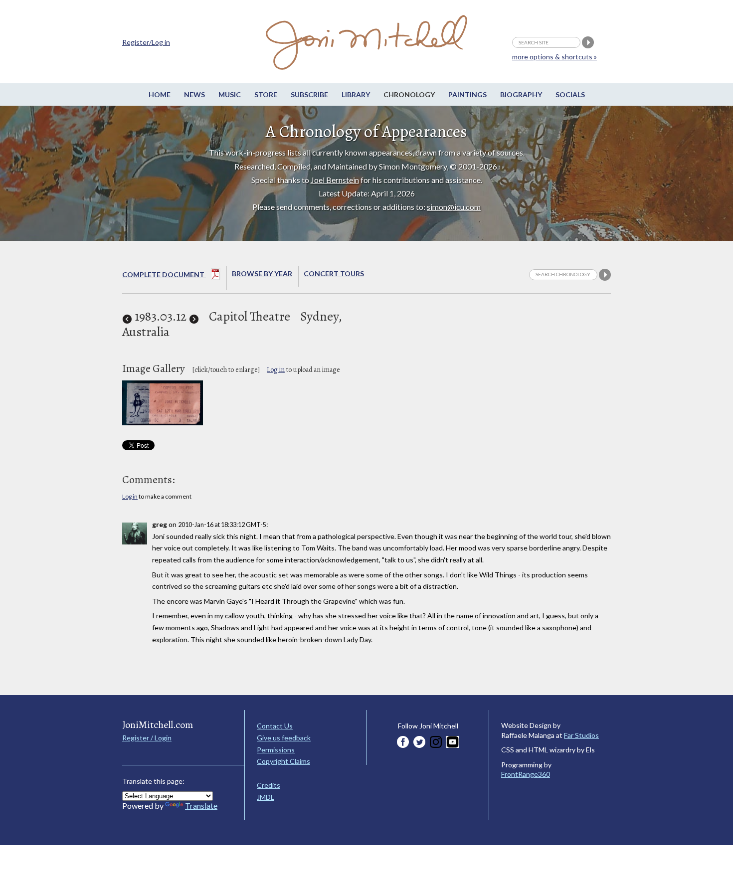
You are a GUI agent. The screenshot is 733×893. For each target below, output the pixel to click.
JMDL (265, 797)
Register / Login (147, 737)
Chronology (409, 94)
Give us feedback (284, 737)
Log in (276, 369)
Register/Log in (146, 42)
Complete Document (164, 274)
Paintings (467, 94)
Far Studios (581, 735)
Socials (570, 94)
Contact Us (275, 725)
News (194, 94)
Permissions (276, 749)
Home (160, 94)
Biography (521, 94)
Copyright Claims (283, 761)
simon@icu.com (454, 206)
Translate (201, 805)
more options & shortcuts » (554, 56)
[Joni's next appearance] (194, 316)
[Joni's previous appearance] (127, 316)
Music (229, 94)
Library (356, 94)
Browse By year (262, 273)
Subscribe (309, 94)
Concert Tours (334, 273)
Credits (268, 785)
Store (265, 94)
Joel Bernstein (335, 179)
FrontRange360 (525, 774)
